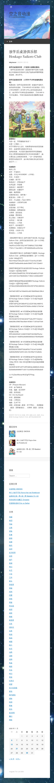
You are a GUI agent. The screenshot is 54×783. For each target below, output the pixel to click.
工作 (10, 577)
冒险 (10, 531)
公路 (10, 527)
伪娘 (10, 517)
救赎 (10, 616)
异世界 (11, 584)
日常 (27, 415)
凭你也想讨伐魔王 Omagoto (19, 499)
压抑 (10, 549)
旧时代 (11, 627)
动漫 (23, 415)
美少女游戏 (13, 688)
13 (12, 744)
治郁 (10, 655)
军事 (10, 534)
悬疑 (10, 602)
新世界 (11, 620)
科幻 (10, 673)
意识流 (11, 606)
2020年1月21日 (23, 62)
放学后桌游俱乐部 (35, 417)
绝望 (10, 684)
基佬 (10, 563)
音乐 (10, 709)
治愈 (10, 652)
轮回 (10, 702)
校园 (31, 415)
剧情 (10, 538)
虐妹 (10, 698)
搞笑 (10, 613)
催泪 (10, 520)
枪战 (10, 638)
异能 (10, 588)
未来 (10, 631)
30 (27, 753)
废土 (10, 581)
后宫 (10, 556)
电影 (10, 666)
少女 (10, 574)
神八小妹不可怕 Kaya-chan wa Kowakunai (26, 441)
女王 (10, 570)
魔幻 (10, 716)
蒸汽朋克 (12, 695)
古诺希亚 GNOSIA (23, 431)
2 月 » (18, 759)
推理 (10, 609)
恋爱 (10, 595)
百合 (42, 415)
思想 (10, 591)
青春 (10, 705)
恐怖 (10, 599)
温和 (38, 415)
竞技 (10, 677)
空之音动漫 (19, 13)
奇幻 (10, 566)
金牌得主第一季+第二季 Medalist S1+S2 (24, 496)
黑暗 (10, 720)
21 (17, 748)
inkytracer (12, 62)
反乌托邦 (12, 552)
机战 (10, 634)
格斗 (10, 645)
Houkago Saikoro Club (20, 417)
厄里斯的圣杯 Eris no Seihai (19, 503)
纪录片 (11, 680)
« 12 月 (11, 759)
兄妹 (10, 524)
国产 (10, 559)
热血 (10, 663)
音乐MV (12, 712)
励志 (10, 545)
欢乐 (34, 415)
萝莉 (10, 691)
